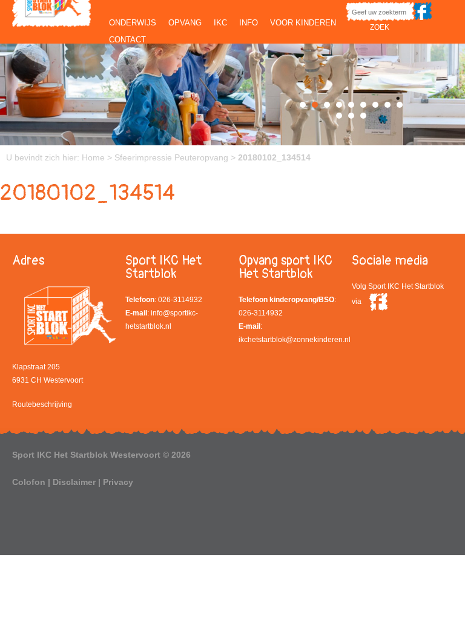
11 (351, 116)
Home (93, 157)
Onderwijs (132, 23)
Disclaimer (74, 482)
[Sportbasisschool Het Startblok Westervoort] (51, 12)
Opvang (185, 23)
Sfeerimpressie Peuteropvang (171, 157)
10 (339, 116)
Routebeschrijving (42, 404)
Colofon (28, 482)
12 (363, 116)
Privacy (118, 482)
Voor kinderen (303, 23)
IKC (220, 23)
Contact (127, 40)
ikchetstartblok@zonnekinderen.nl (295, 339)
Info (248, 23)
